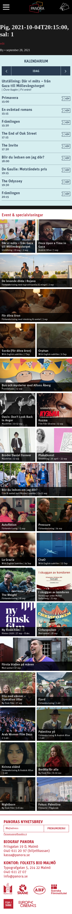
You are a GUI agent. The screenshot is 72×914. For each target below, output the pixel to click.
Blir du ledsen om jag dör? (23, 157)
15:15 (5, 113)
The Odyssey (12, 181)
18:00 (5, 161)
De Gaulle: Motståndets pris (24, 169)
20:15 (5, 196)
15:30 (5, 125)
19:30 (5, 185)
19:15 (5, 173)
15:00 (5, 101)
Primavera (10, 97)
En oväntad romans (17, 109)
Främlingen (11, 121)
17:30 (5, 149)
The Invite (10, 145)
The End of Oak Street (19, 133)
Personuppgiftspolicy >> (15, 834)
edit (2, 43)
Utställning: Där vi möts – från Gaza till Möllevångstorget (26, 83)
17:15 (5, 137)
